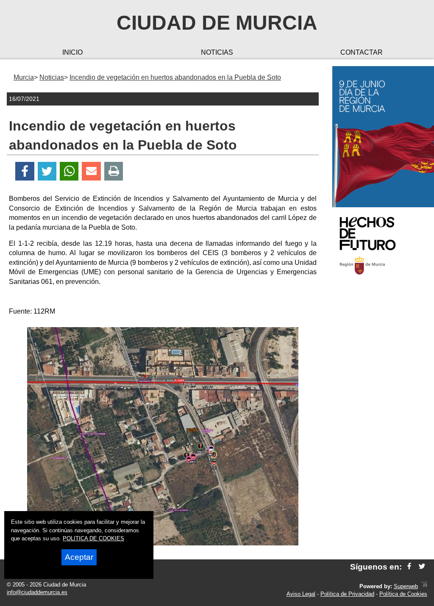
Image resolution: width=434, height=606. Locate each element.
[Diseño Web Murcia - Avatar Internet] (424, 586)
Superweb (406, 586)
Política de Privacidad (347, 594)
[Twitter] (47, 171)
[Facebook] (24, 171)
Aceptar (79, 557)
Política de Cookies (403, 594)
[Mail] (91, 171)
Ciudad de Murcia (217, 22)
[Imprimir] (113, 171)
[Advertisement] (379, 417)
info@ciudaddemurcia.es (37, 592)
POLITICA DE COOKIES (93, 538)
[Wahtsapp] (69, 171)
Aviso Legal (301, 594)
